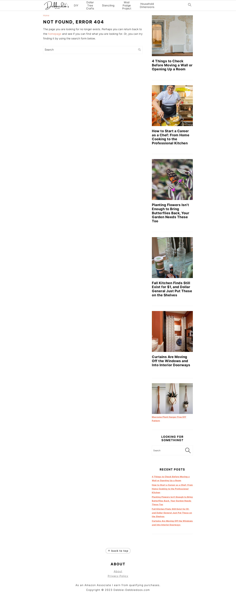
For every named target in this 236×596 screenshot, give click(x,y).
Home (46, 15)
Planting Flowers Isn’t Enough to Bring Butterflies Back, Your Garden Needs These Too (170, 213)
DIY (76, 5)
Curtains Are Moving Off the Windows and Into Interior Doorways (171, 361)
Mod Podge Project (126, 5)
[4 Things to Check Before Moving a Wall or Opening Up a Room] (172, 35)
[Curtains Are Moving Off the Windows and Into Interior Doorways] (172, 331)
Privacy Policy (118, 576)
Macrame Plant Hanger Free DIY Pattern (169, 419)
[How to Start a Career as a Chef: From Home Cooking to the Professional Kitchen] (172, 105)
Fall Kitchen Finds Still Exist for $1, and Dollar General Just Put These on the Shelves (172, 289)
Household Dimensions (147, 5)
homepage (54, 33)
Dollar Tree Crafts (90, 5)
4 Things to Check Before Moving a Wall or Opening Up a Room (172, 65)
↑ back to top (118, 550)
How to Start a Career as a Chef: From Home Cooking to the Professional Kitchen (170, 137)
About (118, 571)
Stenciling (108, 5)
